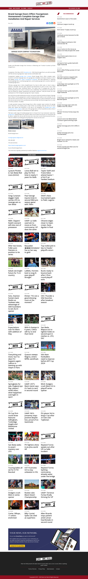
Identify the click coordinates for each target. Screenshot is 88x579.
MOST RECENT (16, 8)
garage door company (25, 76)
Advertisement (50, 569)
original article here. (42, 150)
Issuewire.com (27, 72)
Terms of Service (32, 569)
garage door (11, 114)
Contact (58, 569)
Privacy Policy (41, 569)
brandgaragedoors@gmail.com (15, 137)
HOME (10, 8)
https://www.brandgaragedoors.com (17, 145)
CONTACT (30, 8)
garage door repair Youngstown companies (26, 79)
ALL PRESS (23, 8)
